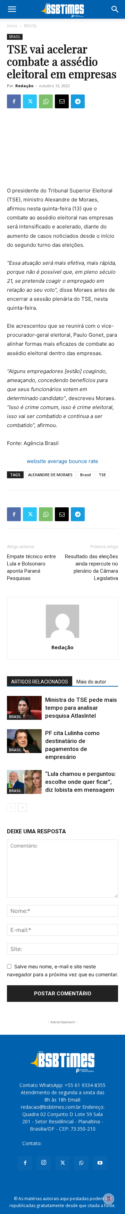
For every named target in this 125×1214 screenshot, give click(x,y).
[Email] (62, 101)
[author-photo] (62, 638)
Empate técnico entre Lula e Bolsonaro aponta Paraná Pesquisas (31, 567)
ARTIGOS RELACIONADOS (39, 682)
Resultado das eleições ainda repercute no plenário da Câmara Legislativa (91, 567)
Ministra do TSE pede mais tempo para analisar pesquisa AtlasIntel (81, 707)
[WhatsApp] (46, 101)
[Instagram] (44, 1163)
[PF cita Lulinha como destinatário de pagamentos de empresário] (24, 741)
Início (12, 26)
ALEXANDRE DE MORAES (50, 474)
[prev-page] (11, 807)
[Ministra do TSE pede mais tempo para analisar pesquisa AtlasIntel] (24, 708)
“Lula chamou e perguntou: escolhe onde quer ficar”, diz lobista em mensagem (80, 781)
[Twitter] (30, 101)
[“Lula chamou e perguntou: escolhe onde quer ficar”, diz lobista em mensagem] (24, 782)
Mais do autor (91, 682)
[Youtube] (100, 1163)
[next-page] (22, 807)
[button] (12, 9)
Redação (24, 85)
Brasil (85, 474)
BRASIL (30, 26)
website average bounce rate (62, 461)
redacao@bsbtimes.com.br (73, 1143)
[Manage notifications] (108, 1198)
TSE (102, 474)
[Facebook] (14, 101)
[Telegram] (78, 101)
